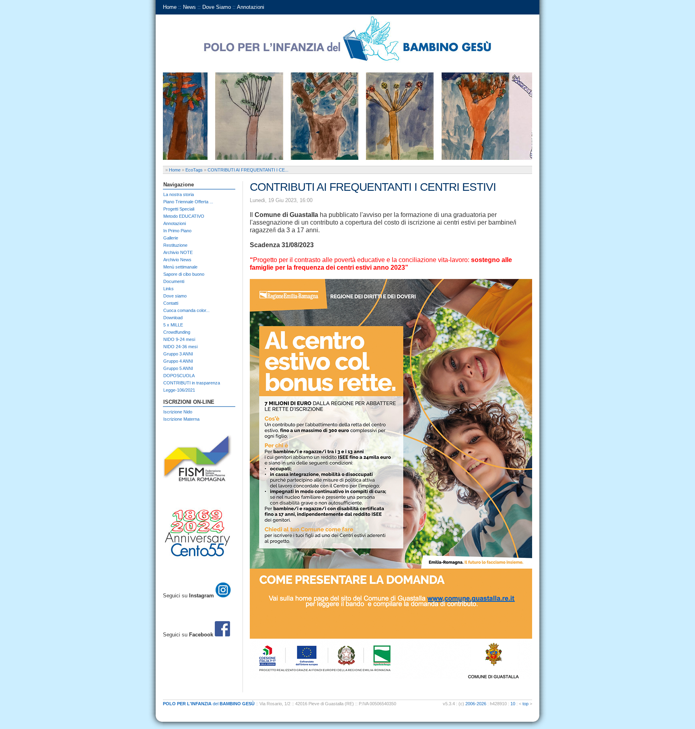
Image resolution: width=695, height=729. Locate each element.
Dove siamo (175, 295)
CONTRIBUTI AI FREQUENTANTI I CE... (248, 169)
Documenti (173, 281)
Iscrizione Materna (181, 419)
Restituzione (175, 245)
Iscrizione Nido (177, 411)
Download (173, 317)
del (209, 703)
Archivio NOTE (178, 252)
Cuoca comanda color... (186, 310)
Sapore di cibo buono (183, 274)
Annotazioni (250, 7)
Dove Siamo (216, 7)
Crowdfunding (176, 332)
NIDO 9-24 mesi (179, 339)
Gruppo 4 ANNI (178, 361)
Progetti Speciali (178, 209)
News (189, 7)
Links (168, 288)
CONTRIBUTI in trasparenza (191, 382)
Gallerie (170, 237)
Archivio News (177, 259)
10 (512, 703)
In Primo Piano (177, 230)
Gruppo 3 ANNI (178, 353)
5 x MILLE (173, 324)
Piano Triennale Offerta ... (188, 201)
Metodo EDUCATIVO (183, 216)
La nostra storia (178, 194)
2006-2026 (475, 703)
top (525, 703)
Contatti (170, 303)
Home (170, 7)
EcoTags (194, 169)
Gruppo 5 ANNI (178, 368)
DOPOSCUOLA (179, 375)
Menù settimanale (180, 266)
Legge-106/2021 (179, 390)
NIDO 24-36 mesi (180, 346)
